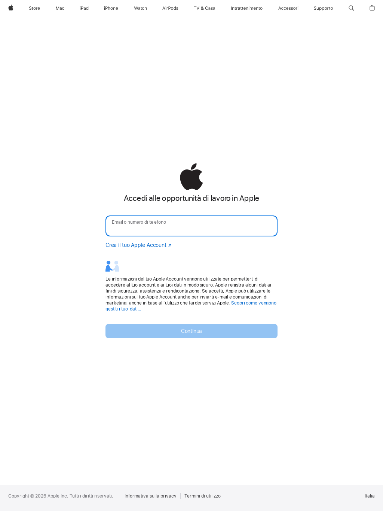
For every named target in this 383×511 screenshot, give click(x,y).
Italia (370, 496)
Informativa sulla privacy (151, 496)
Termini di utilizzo (202, 496)
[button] (351, 8)
